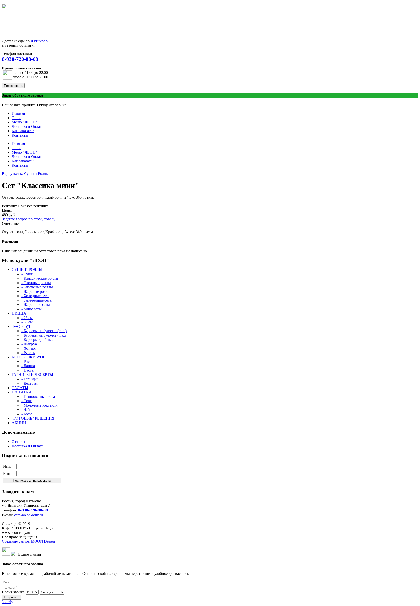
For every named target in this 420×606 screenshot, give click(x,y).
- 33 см (27, 322)
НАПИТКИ (21, 392)
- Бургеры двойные (37, 340)
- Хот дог (28, 348)
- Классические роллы (39, 278)
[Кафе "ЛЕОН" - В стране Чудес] (30, 33)
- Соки (26, 401)
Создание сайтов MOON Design (28, 541)
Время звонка (13, 592)
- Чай (25, 409)
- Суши (27, 274)
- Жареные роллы (35, 291)
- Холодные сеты (35, 296)
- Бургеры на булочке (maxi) (44, 335)
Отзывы (18, 442)
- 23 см (27, 318)
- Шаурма (29, 344)
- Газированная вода (38, 396)
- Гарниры (29, 379)
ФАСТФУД (21, 326)
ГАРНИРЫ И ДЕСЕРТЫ (32, 374)
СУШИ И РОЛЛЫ (27, 270)
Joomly (7, 602)
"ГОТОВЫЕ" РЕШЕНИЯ (33, 418)
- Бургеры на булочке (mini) (44, 331)
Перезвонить (13, 85)
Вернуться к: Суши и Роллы (25, 174)
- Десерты (29, 383)
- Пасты (27, 370)
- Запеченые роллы (37, 287)
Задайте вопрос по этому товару (28, 219)
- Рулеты (28, 353)
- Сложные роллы (36, 283)
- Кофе (26, 414)
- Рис (25, 361)
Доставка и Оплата (27, 446)
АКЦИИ (19, 423)
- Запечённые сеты (36, 300)
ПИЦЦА (19, 313)
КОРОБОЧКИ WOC (29, 357)
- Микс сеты (31, 309)
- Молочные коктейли (39, 405)
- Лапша (28, 366)
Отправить (11, 597)
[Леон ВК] (6, 554)
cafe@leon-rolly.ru (28, 515)
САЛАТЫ (20, 388)
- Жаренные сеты (35, 305)
